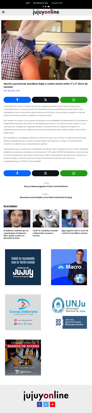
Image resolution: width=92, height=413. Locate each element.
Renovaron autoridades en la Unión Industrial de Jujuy (46, 197)
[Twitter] (46, 404)
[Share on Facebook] (17, 100)
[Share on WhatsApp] (73, 100)
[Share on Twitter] (45, 100)
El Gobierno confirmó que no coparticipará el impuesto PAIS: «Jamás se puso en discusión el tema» (16, 234)
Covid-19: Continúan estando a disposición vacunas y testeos (45, 233)
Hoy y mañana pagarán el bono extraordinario (46, 186)
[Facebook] (39, 404)
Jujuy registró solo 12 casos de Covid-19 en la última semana (75, 232)
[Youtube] (52, 404)
